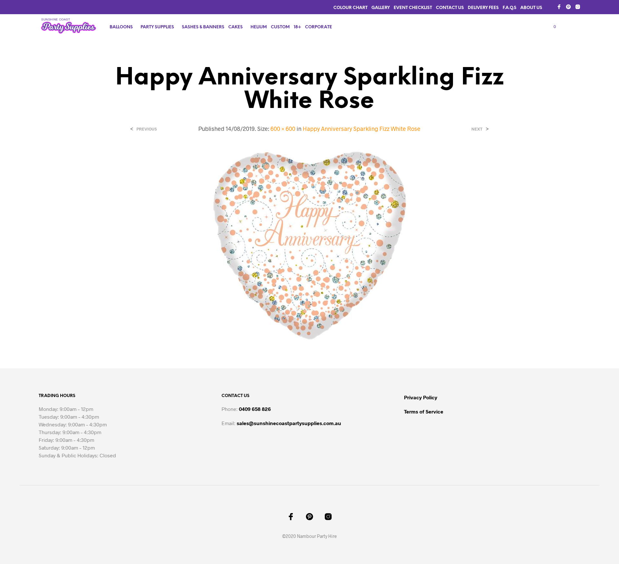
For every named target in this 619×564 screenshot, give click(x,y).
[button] (551, 27)
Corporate (318, 27)
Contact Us (450, 8)
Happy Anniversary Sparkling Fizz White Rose (361, 128)
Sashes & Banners (203, 27)
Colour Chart (350, 8)
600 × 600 (282, 128)
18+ (297, 27)
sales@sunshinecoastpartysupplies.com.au (289, 423)
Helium (259, 27)
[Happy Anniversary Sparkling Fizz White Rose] (309, 245)
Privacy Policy (420, 397)
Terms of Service (423, 411)
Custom (280, 27)
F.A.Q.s (509, 8)
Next (477, 129)
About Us (531, 8)
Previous (146, 129)
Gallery (380, 8)
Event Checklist (413, 8)
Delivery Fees (483, 8)
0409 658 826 (255, 409)
